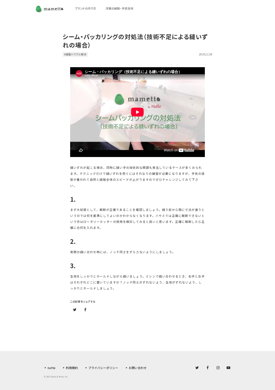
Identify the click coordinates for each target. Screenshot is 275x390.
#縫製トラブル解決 (75, 54)
